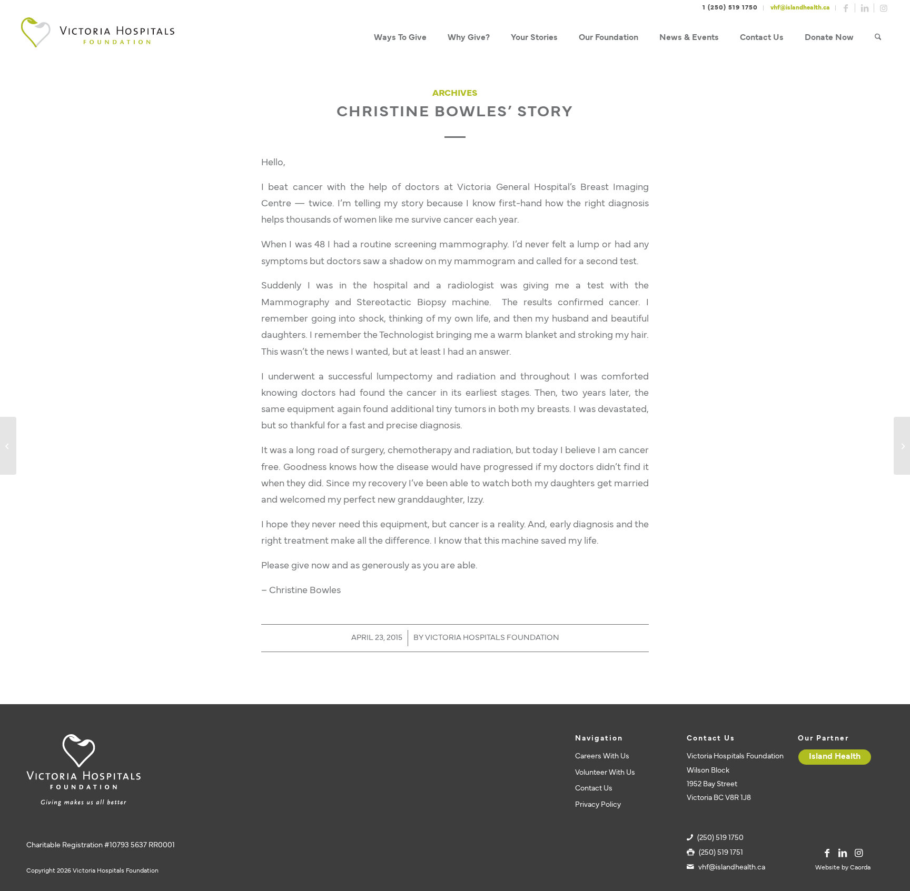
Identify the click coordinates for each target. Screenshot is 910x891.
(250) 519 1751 (721, 852)
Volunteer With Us (605, 772)
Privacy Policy (598, 805)
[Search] (878, 38)
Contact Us (593, 788)
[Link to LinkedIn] (865, 8)
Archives (455, 93)
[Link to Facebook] (846, 8)
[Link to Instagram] (884, 8)
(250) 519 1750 (720, 838)
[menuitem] (400, 38)
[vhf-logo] (97, 38)
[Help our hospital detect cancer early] (8, 446)
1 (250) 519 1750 (730, 8)
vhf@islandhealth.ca (800, 8)
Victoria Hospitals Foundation (492, 638)
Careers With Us (602, 756)
